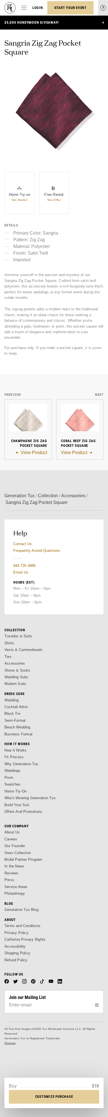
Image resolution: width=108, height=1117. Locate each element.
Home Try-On (15, 791)
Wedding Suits (16, 677)
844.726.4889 (24, 566)
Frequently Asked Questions (36, 550)
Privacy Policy (16, 933)
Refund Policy (16, 960)
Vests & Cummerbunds (23, 650)
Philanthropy (14, 893)
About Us (12, 832)
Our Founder (14, 846)
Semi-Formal (14, 720)
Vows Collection (17, 853)
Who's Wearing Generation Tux (30, 798)
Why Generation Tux (21, 764)
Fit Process (14, 757)
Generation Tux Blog (21, 910)
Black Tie (12, 713)
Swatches (12, 784)
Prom (8, 777)
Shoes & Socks (17, 670)
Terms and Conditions (22, 926)
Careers (10, 839)
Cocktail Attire (16, 707)
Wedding (11, 700)
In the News (14, 866)
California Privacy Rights (24, 939)
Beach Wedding (17, 727)
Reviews (11, 873)
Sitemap (10, 1043)
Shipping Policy (17, 953)
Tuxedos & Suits (18, 636)
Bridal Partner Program (23, 859)
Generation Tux (19, 495)
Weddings (12, 771)
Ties (8, 657)
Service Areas (16, 887)
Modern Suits (15, 684)
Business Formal (18, 734)
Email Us (21, 572)
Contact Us (22, 544)
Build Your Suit (16, 805)
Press (9, 880)
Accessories (73, 495)
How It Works (15, 750)
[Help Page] (103, 8)
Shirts (9, 643)
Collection (48, 495)
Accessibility (15, 946)
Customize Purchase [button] (54, 1096)
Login (37, 8)
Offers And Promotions (23, 811)
